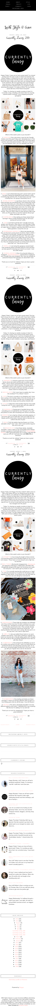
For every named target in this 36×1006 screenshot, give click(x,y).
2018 (16, 948)
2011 (16, 962)
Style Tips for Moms (16, 882)
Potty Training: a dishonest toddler (22, 869)
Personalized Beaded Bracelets (20, 830)
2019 (16, 946)
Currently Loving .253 (18, 454)
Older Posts (5, 724)
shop (29, 6)
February (18, 938)
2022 (17, 921)
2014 (16, 956)
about (18, 2)
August (18, 923)
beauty (19, 4)
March (18, 936)
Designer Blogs (23, 1005)
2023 (17, 919)
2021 (17, 942)
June (18, 925)
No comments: (21, 267)
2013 (17, 958)
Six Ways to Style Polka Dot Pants (21, 790)
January (18, 940)
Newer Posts (30, 724)
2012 (16, 960)
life (28, 4)
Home (18, 724)
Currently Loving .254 (17, 278)
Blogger (21, 987)
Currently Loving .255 (18, 38)
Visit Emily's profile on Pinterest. (18, 979)
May (18, 926)
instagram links (18, 8)
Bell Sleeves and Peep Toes (18, 777)
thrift (7, 6)
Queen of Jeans (14, 817)
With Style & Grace (18, 27)
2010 (16, 964)
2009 (17, 966)
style (28, 2)
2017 (16, 950)
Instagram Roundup (16, 895)
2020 (17, 944)
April (18, 929)
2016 (16, 952)
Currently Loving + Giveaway (19, 843)
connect (18, 6)
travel (8, 4)
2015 (16, 954)
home (8, 2)
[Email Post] (28, 267)
